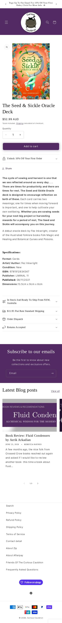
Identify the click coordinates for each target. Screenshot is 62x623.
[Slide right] (37, 483)
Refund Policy (13, 520)
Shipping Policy (14, 527)
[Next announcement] (56, 4)
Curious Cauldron (35, 618)
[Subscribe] (52, 373)
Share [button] (8, 168)
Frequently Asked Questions (22, 569)
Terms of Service (15, 534)
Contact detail (14, 541)
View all (55, 391)
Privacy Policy (13, 513)
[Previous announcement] (5, 4)
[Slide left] (24, 483)
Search (10, 505)
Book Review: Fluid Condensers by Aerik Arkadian (28, 437)
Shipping (19, 123)
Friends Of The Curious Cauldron (24, 562)
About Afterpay (14, 555)
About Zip (11, 548)
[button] (6, 22)
